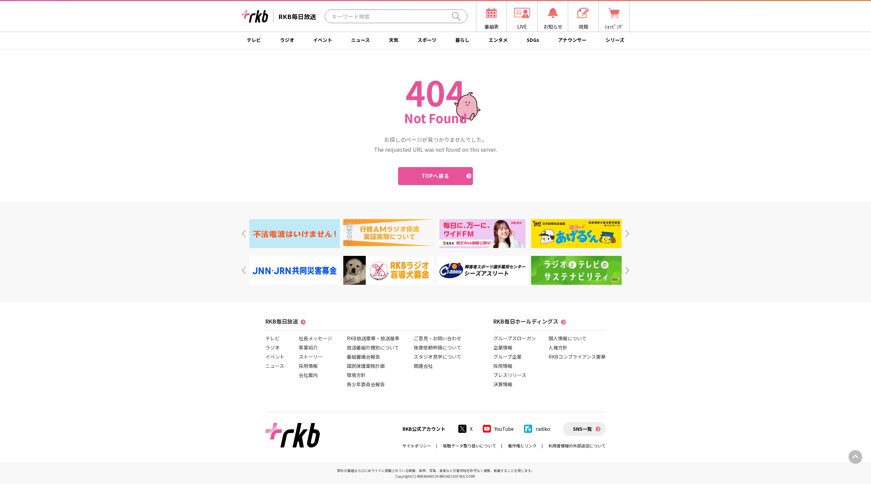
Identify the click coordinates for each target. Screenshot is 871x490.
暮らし (462, 39)
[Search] (456, 16)
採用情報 (308, 365)
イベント (322, 39)
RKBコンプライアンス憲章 (577, 356)
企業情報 (502, 347)
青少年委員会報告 (366, 384)
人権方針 (558, 347)
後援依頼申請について (437, 347)
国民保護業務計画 (366, 365)
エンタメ (498, 39)
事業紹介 (308, 347)
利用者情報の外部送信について (577, 445)
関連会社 (423, 365)
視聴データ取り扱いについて (469, 445)
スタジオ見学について (437, 356)
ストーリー (311, 356)
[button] (244, 234)
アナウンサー (572, 39)
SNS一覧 (582, 428)
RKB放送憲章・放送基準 (373, 338)
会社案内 (308, 375)
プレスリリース (509, 375)
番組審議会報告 (363, 356)
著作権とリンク (522, 445)
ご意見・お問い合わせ (437, 338)
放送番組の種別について (373, 347)
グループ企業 (507, 356)
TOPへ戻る (436, 175)
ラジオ (287, 39)
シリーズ (615, 39)
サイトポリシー (416, 445)
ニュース (360, 39)
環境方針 (356, 375)
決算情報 (502, 384)
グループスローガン (514, 338)
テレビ (254, 39)
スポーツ (427, 39)
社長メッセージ (315, 338)
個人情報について (567, 338)
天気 (393, 39)
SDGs (533, 39)
